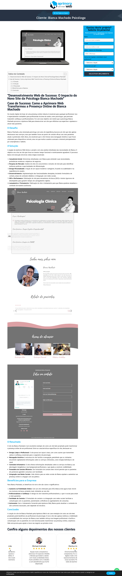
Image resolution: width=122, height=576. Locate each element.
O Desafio (15, 81)
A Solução (15, 84)
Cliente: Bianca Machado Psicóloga (61, 18)
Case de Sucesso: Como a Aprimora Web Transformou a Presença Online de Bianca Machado (38, 79)
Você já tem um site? (90, 66)
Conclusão (16, 90)
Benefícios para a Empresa (20, 88)
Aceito (111, 573)
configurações (10, 574)
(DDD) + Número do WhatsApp (93, 50)
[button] (10, 551)
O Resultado (16, 86)
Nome (86, 36)
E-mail (86, 43)
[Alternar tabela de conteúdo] (64, 74)
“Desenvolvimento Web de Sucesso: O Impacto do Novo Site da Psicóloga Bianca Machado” (38, 77)
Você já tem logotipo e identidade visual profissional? (95, 58)
